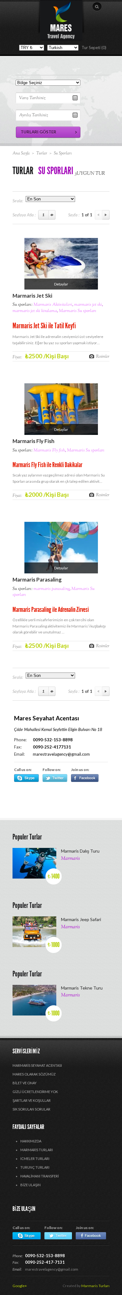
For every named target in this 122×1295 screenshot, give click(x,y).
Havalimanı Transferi (39, 1176)
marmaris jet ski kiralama (35, 311)
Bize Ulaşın (30, 1185)
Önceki (98, 214)
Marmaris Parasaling (37, 579)
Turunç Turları (34, 1167)
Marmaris (70, 858)
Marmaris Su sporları (77, 311)
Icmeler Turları (34, 1158)
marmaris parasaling (51, 589)
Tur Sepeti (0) (94, 47)
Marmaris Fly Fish (33, 441)
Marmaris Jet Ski (32, 295)
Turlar (41, 153)
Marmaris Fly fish (49, 450)
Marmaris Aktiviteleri (52, 305)
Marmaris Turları (36, 1150)
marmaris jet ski (88, 305)
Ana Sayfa (21, 153)
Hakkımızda (30, 1141)
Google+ (20, 1285)
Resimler (102, 356)
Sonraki (105, 214)
